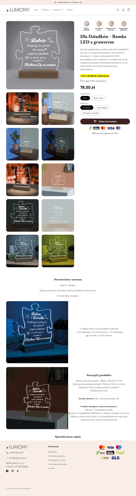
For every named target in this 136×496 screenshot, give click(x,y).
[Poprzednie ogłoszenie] (31, 2)
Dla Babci (87, 108)
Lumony (14, 488)
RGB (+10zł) (98, 98)
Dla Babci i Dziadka (91, 113)
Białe (85, 98)
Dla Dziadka (102, 108)
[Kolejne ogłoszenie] (105, 2)
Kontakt (51, 468)
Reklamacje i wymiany (57, 460)
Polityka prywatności (56, 456)
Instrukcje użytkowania (57, 464)
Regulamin (52, 452)
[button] (46, 9)
